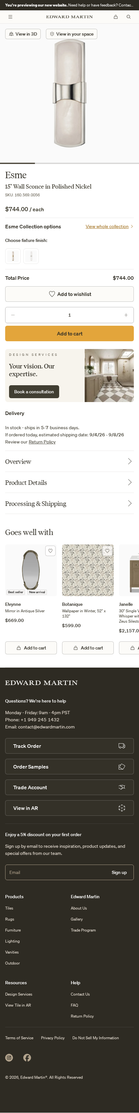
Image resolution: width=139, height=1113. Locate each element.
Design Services (18, 994)
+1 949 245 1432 (40, 720)
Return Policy (42, 442)
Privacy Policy (53, 1038)
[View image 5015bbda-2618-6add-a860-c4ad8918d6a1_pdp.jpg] (69, 93)
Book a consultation (34, 392)
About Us (79, 908)
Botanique (72, 604)
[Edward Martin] (69, 17)
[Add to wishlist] (50, 551)
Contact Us (80, 994)
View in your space (75, 34)
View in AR (25, 808)
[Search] (128, 17)
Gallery (77, 919)
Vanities (12, 952)
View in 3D (26, 34)
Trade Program (83, 930)
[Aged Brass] (13, 256)
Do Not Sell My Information (95, 1038)
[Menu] (10, 17)
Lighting (12, 941)
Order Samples (30, 766)
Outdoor (12, 963)
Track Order (27, 746)
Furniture (13, 930)
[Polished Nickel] (31, 256)
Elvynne (13, 604)
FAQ (74, 1005)
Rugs (9, 919)
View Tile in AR (18, 1005)
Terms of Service (19, 1038)
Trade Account (30, 787)
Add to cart (69, 333)
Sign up (119, 872)
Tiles (9, 908)
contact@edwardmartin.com (46, 727)
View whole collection (107, 226)
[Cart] (116, 17)
